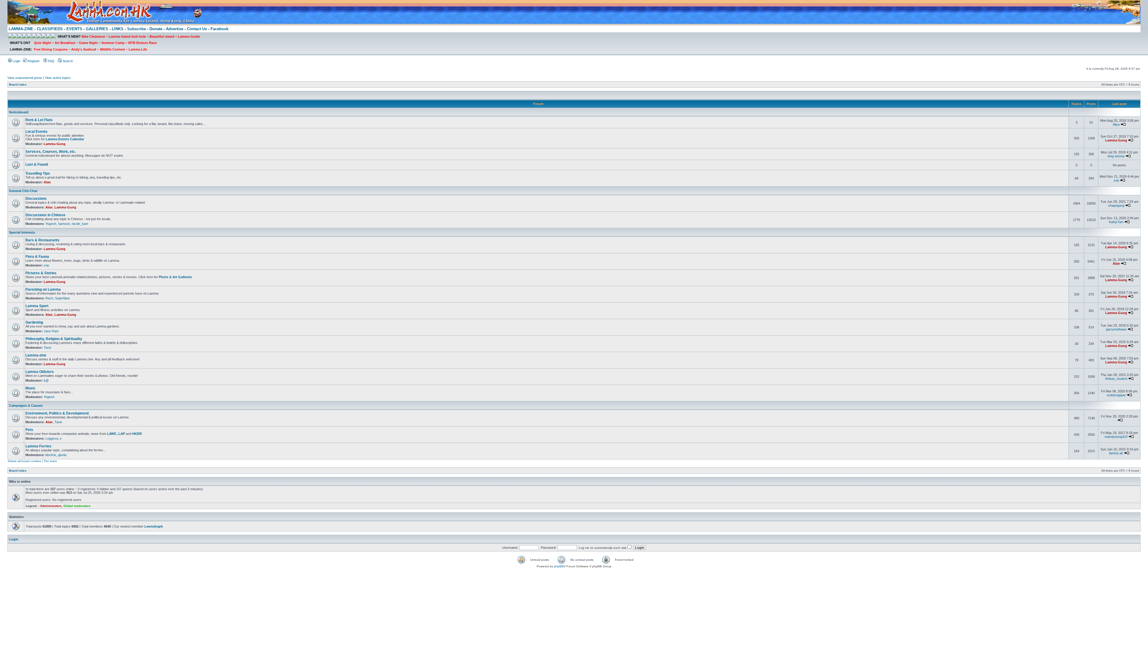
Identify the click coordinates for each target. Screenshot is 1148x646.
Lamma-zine (35, 355)
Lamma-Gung (54, 144)
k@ (46, 380)
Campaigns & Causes (26, 405)
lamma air (1116, 453)
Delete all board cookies (24, 461)
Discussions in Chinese (45, 215)
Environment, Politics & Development (57, 413)
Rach (49, 298)
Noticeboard (18, 112)
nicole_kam (80, 224)
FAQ (50, 61)
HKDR (137, 433)
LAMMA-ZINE (21, 29)
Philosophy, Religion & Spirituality (53, 339)
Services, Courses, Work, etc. (50, 152)
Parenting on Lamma (43, 289)
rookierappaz (1116, 395)
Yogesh (50, 224)
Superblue (62, 298)
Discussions (36, 198)
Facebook (219, 29)
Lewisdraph (153, 526)
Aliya (1116, 124)
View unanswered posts (24, 78)
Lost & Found (36, 164)
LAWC (112, 433)
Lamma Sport (36, 306)
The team (50, 461)
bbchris (50, 455)
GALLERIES (97, 29)
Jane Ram (51, 331)
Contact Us (197, 29)
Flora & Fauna (37, 257)
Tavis (47, 347)
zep (1116, 180)
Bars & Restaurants (42, 240)
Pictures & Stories (41, 273)
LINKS (117, 29)
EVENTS (74, 29)
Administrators (51, 506)
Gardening (34, 322)
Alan (47, 182)
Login (16, 61)
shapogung (1116, 205)
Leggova (51, 438)
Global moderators (77, 506)
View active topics (58, 78)
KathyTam (1116, 222)
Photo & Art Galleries (175, 277)
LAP (121, 433)
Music (30, 388)
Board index (18, 84)
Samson (64, 224)
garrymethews (1116, 329)
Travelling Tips (37, 173)
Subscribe (136, 29)
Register (33, 61)
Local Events (36, 131)
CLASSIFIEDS (50, 29)
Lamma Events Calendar (65, 139)
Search (67, 61)
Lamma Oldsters (39, 372)
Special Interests (22, 232)
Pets (29, 430)
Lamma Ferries (38, 446)
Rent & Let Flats (39, 120)
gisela (62, 455)
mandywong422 (1116, 436)
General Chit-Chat (23, 191)
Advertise (174, 29)
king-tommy (1116, 156)
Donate (155, 29)
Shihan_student (1116, 378)
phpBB (559, 566)
